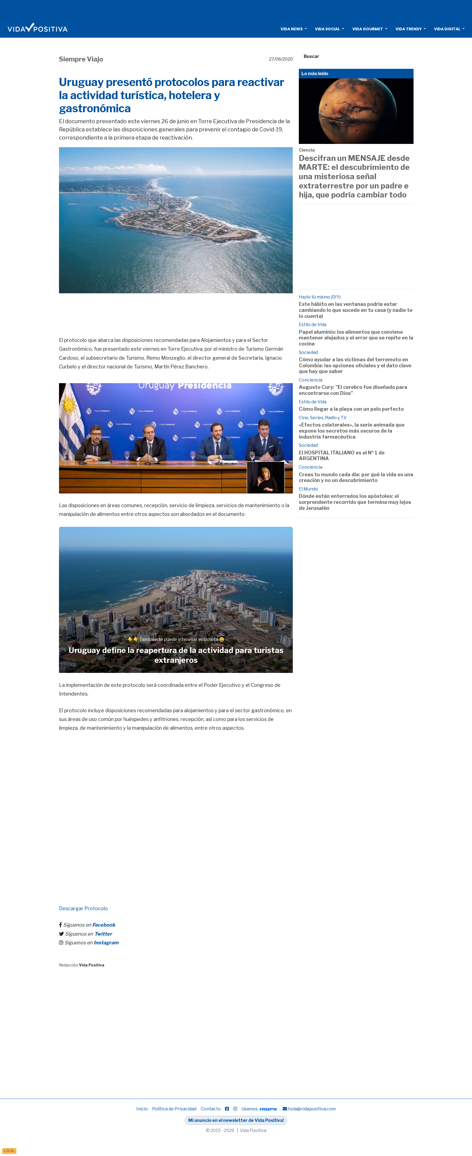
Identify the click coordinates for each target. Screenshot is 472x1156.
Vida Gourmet (367, 29)
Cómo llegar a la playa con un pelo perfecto (351, 409)
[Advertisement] (236, 9)
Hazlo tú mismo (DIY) (320, 297)
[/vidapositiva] (227, 1108)
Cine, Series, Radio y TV (323, 417)
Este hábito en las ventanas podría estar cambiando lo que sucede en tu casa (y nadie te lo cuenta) (355, 310)
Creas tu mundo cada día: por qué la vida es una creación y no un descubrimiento (356, 477)
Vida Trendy (409, 29)
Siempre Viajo (81, 59)
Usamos (250, 1108)
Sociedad (308, 352)
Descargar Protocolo (83, 908)
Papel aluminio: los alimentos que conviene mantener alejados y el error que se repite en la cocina (356, 338)
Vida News (292, 29)
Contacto (211, 1108)
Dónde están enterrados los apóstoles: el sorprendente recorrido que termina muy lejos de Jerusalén (355, 502)
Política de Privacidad (174, 1108)
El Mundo (308, 489)
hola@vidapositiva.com (312, 1108)
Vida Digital (447, 29)
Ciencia (307, 150)
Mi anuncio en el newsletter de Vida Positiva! (236, 1120)
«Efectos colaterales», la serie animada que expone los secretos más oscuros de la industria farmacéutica (352, 430)
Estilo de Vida (312, 324)
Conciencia (310, 380)
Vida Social (327, 29)
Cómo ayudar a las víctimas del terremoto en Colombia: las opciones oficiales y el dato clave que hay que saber (355, 365)
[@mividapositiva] (235, 1108)
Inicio (142, 1108)
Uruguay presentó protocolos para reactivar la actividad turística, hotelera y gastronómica (171, 95)
